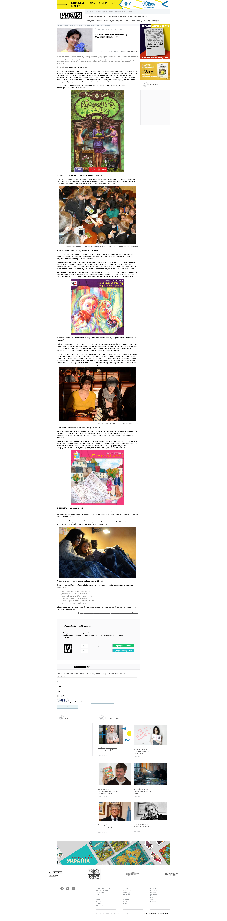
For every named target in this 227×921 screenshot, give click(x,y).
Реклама (153, 895)
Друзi (152, 897)
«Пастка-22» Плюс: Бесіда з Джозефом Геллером (143, 825)
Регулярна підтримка (123, 646)
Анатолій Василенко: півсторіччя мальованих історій (142, 791)
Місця (130, 16)
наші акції (154, 893)
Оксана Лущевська (129, 51)
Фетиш (132, 21)
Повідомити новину (115, 12)
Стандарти (90, 21)
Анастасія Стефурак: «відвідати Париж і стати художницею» (142, 751)
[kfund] (155, 79)
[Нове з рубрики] (101, 719)
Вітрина (148, 16)
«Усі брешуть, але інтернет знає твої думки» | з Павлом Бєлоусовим (108, 750)
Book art (123, 16)
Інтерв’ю (115, 16)
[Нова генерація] (155, 59)
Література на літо (122, 21)
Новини (90, 16)
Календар (98, 16)
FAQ (151, 899)
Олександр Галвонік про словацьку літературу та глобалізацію (107, 827)
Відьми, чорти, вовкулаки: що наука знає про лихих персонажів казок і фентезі (108, 613)
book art (126, 888)
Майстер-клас (139, 16)
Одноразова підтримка (123, 651)
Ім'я (58, 681)
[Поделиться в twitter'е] (89, 667)
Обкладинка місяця (144, 21)
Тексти (98, 903)
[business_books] (113, 8)
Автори (153, 901)
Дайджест (126, 895)
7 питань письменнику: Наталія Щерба (123, 423)
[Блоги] (61, 719)
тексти (106, 21)
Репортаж (107, 16)
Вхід (91, 12)
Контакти (153, 890)
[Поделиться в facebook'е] (87, 667)
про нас (153, 888)
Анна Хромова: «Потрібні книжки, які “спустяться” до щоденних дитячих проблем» (107, 246)
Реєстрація (100, 12)
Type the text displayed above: (80, 702)
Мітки (125, 903)
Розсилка (130, 12)
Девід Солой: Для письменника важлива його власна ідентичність (108, 791)
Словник (99, 21)
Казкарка (155, 21)
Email (59, 686)
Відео (112, 21)
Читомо (59, 25)
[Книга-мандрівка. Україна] (113, 864)
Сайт (59, 691)
